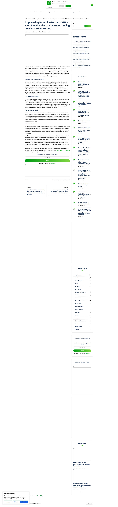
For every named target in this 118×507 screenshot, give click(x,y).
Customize (8, 501)
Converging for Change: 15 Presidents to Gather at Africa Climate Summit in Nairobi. (59, 191)
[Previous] (81, 492)
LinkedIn (61, 150)
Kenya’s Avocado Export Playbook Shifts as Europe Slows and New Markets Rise (81, 53)
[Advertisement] (82, 242)
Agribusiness (42, 12)
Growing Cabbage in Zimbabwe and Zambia (84, 203)
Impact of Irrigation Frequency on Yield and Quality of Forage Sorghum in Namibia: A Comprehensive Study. (84, 94)
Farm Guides (63, 12)
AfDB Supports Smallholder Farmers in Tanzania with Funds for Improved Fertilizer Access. (84, 139)
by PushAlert (50, 7)
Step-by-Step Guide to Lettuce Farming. (84, 121)
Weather (79, 12)
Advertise (86, 12)
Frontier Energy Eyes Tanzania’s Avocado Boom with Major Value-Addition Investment (81, 47)
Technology (71, 12)
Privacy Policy (53, 163)
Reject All (16, 501)
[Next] (83, 492)
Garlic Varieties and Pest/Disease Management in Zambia (81, 464)
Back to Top (90, 503)
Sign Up (47, 160)
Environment (78, 289)
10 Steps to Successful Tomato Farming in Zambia (83, 185)
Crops (49, 12)
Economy (77, 286)
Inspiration (77, 312)
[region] (16, 498)
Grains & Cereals (79, 309)
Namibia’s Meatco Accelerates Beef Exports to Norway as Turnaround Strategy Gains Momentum (82, 65)
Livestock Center (61, 180)
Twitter (57, 150)
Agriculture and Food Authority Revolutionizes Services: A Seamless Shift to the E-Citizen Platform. (36, 192)
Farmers (54, 180)
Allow (68, 6)
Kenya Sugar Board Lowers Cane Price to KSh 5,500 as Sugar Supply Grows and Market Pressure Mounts (82, 59)
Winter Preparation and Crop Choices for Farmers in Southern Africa (84, 103)
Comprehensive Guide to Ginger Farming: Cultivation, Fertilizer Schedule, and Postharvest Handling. (84, 112)
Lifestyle (77, 315)
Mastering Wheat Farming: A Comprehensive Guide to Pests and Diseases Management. (84, 194)
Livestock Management (80, 320)
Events (36, 12)
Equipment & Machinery (80, 292)
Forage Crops (78, 303)
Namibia (67, 180)
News (31, 12)
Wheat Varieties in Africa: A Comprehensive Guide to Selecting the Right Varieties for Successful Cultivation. (84, 212)
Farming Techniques (79, 300)
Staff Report (27, 31)
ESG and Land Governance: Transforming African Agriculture (83, 83)
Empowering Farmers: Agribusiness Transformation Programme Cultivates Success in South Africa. (84, 162)
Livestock (56, 12)
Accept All (24, 501)
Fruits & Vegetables (79, 306)
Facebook (68, 150)
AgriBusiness (34, 31)
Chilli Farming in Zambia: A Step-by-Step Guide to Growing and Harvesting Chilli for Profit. (84, 129)
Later (61, 6)
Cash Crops (78, 277)
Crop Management (79, 280)
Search (74, 23)
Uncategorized (78, 326)
